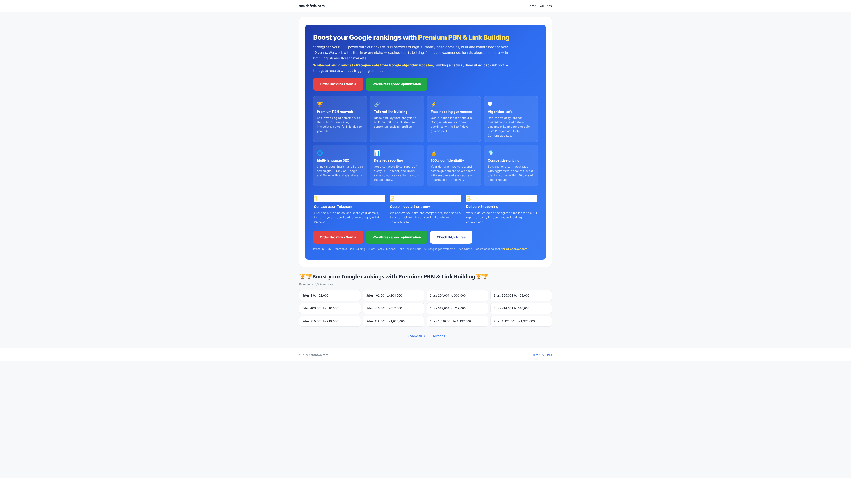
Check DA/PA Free (451, 237)
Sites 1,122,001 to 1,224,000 (514, 321)
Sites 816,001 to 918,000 (320, 321)
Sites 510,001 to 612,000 (384, 308)
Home (531, 6)
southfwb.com (312, 5)
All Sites (546, 6)
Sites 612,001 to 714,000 (448, 308)
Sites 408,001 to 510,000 (320, 308)
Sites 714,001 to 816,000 (511, 308)
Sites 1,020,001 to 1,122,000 (450, 321)
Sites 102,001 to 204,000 (384, 295)
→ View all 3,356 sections (425, 336)
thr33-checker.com (514, 249)
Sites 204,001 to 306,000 (448, 295)
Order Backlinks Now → (338, 84)
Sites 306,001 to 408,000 (511, 295)
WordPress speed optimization (397, 84)
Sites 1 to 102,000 (315, 295)
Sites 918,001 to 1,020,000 (385, 321)
